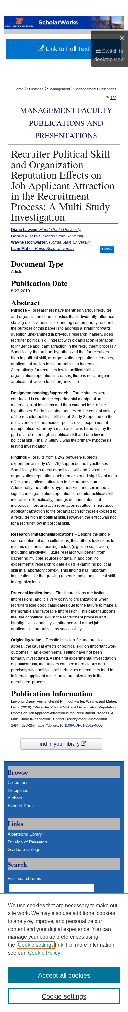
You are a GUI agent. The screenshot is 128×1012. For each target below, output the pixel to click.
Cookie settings (36, 945)
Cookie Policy (44, 953)
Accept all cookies (64, 975)
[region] (64, 952)
